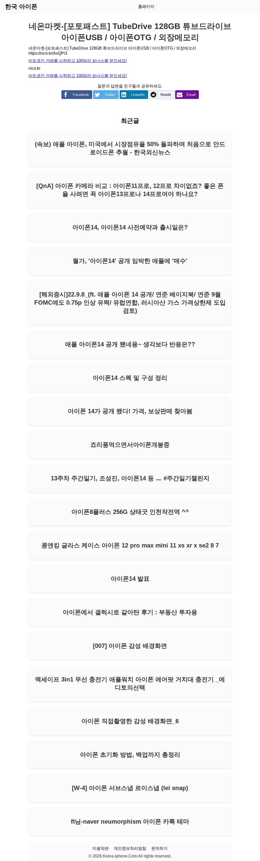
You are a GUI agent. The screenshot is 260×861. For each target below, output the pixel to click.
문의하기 (159, 848)
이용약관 (100, 848)
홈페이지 (146, 6)
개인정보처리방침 (130, 848)
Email (191, 95)
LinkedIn (138, 95)
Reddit (165, 95)
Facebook (81, 95)
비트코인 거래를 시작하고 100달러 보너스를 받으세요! (77, 60)
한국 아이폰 (21, 6)
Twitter (110, 95)
